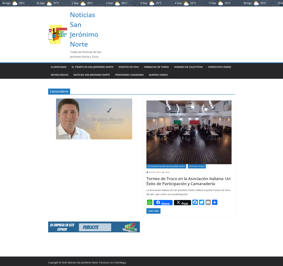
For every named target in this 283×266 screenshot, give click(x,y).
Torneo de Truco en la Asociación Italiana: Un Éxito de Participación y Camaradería (188, 181)
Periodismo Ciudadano (129, 74)
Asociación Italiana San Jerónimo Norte (166, 166)
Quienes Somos (158, 74)
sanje (167, 172)
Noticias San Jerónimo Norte (92, 74)
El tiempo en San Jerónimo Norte (92, 66)
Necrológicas (59, 74)
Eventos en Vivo (129, 66)
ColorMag (119, 262)
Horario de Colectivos (188, 66)
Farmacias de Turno (156, 66)
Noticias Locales (197, 166)
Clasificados (58, 66)
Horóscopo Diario (219, 66)
